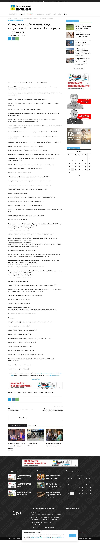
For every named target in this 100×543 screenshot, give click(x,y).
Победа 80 (30, 14)
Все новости (34, 1)
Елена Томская (13, 35)
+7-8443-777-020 (47, 522)
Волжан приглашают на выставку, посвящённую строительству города (52, 409)
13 (79, 164)
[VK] (13, 38)
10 (69, 164)
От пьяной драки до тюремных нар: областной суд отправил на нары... (82, 34)
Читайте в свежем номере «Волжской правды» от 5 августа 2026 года (24, 492)
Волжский (30, 392)
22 (85, 167)
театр (52, 392)
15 (85, 164)
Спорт (60, 14)
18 (72, 167)
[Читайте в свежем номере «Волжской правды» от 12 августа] (12, 485)
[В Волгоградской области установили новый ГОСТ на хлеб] (41, 494)
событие (41, 392)
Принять (73, 535)
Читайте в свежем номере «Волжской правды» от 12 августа (24, 485)
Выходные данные (83, 538)
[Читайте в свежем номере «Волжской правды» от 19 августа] (12, 477)
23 (89, 167)
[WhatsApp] (17, 38)
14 (82, 164)
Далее (65, 14)
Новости (37, 373)
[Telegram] (88, 1)
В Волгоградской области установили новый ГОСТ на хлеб (53, 494)
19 (75, 167)
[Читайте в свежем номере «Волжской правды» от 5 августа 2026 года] (12, 493)
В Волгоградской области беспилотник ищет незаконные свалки (20, 409)
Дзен (12, 375)
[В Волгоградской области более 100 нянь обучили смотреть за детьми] (41, 477)
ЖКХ (55, 14)
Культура (48, 14)
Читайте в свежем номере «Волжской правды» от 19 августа (24, 477)
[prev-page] (9, 451)
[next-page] (12, 451)
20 (79, 167)
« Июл (78, 175)
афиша (24, 392)
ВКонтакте (53, 373)
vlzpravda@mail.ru (54, 375)
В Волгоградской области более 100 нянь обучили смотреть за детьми (53, 477)
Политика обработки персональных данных (42, 527)
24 (69, 170)
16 (89, 164)
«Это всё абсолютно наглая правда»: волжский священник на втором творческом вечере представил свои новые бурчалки (16, 445)
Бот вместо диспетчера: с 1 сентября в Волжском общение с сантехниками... (82, 42)
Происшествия (39, 14)
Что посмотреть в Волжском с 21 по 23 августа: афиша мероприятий (35, 443)
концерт (35, 392)
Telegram (59, 373)
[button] (90, 14)
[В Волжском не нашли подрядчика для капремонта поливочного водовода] (70, 27)
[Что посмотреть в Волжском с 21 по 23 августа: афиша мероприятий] (35, 435)
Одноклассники (45, 373)
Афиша (47, 1)
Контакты (66, 1)
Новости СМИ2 (35, 379)
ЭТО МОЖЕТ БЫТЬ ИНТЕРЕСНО (17, 425)
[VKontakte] (90, 1)
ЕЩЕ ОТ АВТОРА (32, 425)
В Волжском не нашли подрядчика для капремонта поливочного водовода (83, 26)
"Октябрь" (19, 392)
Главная (10, 18)
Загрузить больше (78, 68)
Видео (43, 1)
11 (72, 164)
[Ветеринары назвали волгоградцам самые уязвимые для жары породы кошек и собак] (41, 485)
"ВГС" (14, 392)
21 (82, 167)
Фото (40, 1)
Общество (22, 14)
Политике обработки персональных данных (40, 537)
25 (72, 170)
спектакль (46, 392)
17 (69, 167)
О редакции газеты (59, 1)
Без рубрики (15, 20)
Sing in (90, 538)
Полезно (52, 1)
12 (75, 164)
